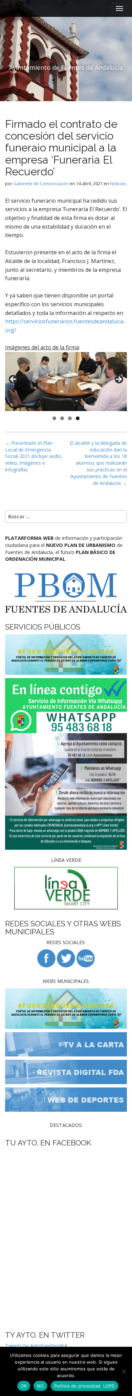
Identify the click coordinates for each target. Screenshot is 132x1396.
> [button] (118, 380)
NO (40, 1386)
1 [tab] (54, 418)
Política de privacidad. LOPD (84, 1386)
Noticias (118, 183)
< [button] (13, 380)
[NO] (123, 1371)
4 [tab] (78, 418)
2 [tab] (62, 418)
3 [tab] (70, 418)
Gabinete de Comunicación (41, 183)
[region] (66, 381)
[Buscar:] (66, 516)
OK (24, 1386)
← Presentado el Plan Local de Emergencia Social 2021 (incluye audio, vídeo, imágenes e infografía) (34, 456)
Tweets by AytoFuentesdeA (36, 1345)
